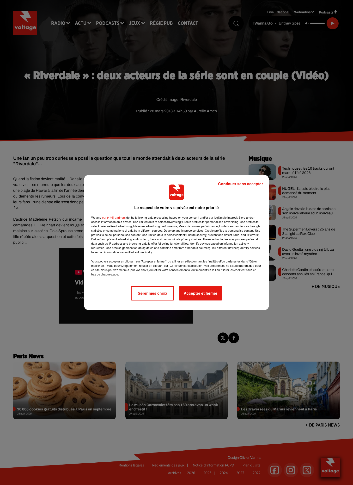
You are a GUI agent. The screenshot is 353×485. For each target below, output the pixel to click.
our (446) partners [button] (114, 217)
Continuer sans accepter (240, 183)
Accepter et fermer (200, 293)
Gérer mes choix (152, 293)
